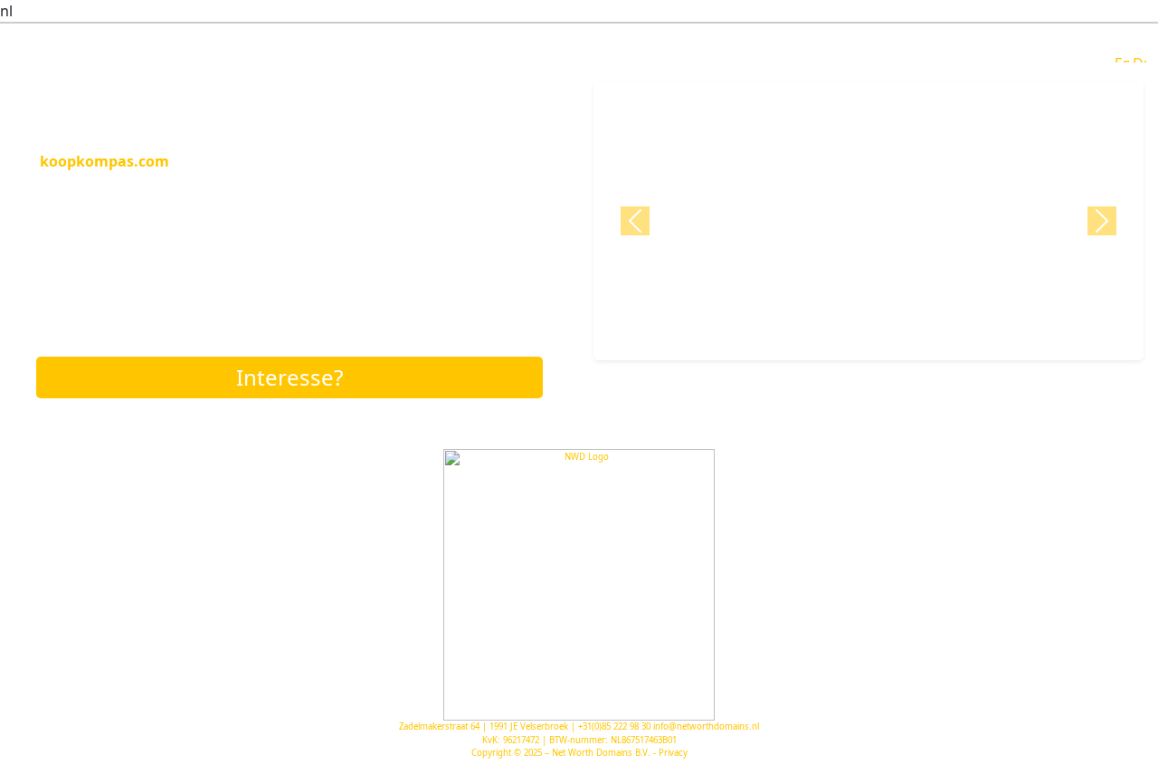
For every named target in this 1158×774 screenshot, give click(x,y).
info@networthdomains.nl (706, 726)
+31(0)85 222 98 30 (614, 726)
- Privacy (670, 753)
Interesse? (289, 377)
